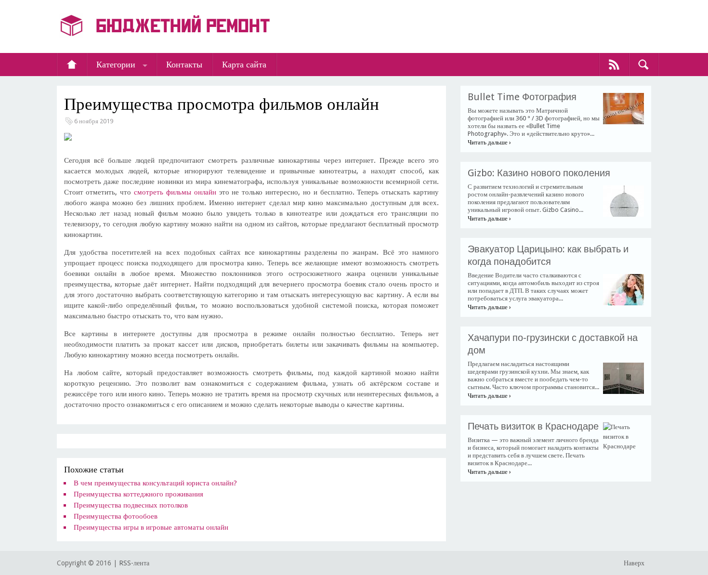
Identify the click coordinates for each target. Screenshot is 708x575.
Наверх (634, 563)
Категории (115, 64)
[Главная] (71, 64)
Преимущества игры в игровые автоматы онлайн (151, 527)
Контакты (184, 64)
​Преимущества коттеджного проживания (138, 494)
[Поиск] (643, 64)
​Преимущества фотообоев (115, 516)
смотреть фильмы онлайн (175, 192)
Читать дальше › (489, 142)
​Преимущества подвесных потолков (131, 505)
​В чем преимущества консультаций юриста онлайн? (155, 483)
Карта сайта (244, 64)
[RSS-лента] (614, 64)
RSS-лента (134, 563)
